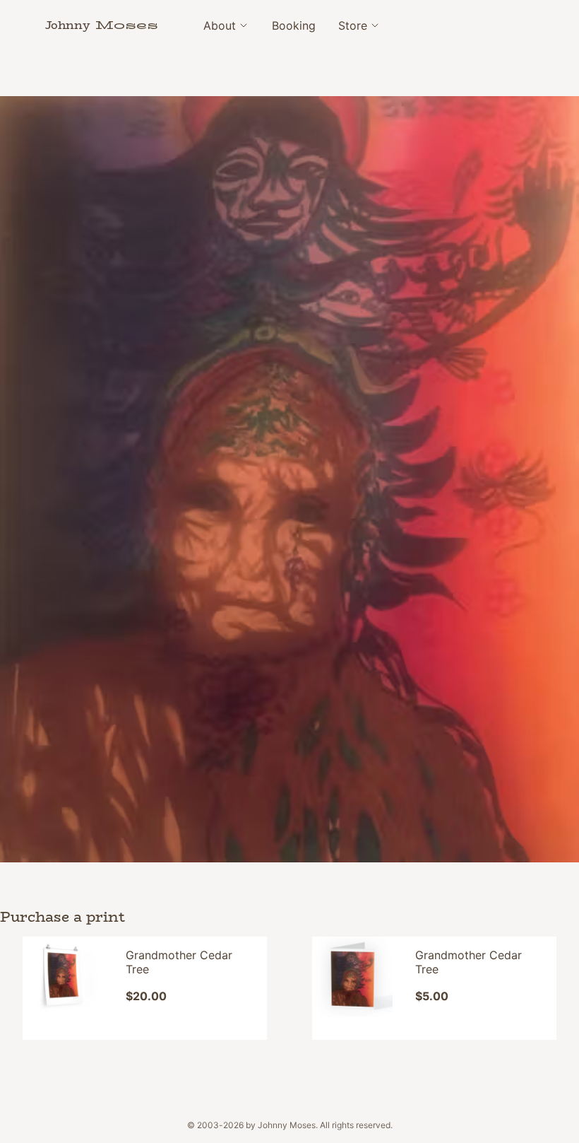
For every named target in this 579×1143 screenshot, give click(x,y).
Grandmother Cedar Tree (179, 962)
